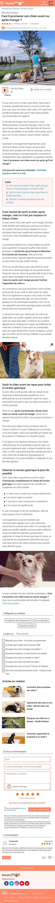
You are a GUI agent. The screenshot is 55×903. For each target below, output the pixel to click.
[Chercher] (51, 3)
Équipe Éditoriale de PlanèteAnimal (19, 28)
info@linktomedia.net (35, 827)
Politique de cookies (10, 901)
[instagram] (16, 883)
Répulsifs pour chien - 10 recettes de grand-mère (26, 640)
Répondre (6, 857)
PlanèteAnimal (6, 8)
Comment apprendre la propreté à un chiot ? (38, 735)
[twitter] (11, 883)
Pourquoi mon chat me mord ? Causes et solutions (27, 666)
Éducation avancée (27, 626)
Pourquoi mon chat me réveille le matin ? (23, 657)
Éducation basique (26, 8)
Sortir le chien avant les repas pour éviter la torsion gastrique (27, 194)
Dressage (16, 8)
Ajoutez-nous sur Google (42, 89)
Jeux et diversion (41, 620)
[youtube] (22, 883)
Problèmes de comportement (18, 620)
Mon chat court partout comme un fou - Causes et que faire (28, 672)
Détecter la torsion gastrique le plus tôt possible (25, 201)
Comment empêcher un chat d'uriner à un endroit (26, 653)
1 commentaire (34, 24)
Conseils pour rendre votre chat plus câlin (23, 645)
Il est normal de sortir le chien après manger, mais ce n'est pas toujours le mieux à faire (27, 187)
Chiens (7, 95)
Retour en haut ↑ (27, 868)
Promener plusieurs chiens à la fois (24, 171)
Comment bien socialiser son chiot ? (39, 689)
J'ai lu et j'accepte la (15, 809)
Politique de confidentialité (42, 898)
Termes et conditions (24, 898)
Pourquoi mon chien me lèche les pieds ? (23, 662)
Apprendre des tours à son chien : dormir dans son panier (39, 706)
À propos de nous (38, 894)
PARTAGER (43, 5)
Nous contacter (9, 898)
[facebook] (6, 883)
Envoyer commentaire (40, 810)
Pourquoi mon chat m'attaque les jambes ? (24, 649)
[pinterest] (27, 883)
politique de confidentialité (15, 809)
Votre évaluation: (27, 798)
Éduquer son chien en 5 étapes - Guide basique (38, 720)
